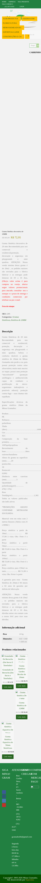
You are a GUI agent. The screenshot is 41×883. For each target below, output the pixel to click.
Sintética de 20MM (18, 320)
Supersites (30, 880)
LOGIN (22, 6)
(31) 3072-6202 (18, 817)
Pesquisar (38, 45)
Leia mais (8, 687)
